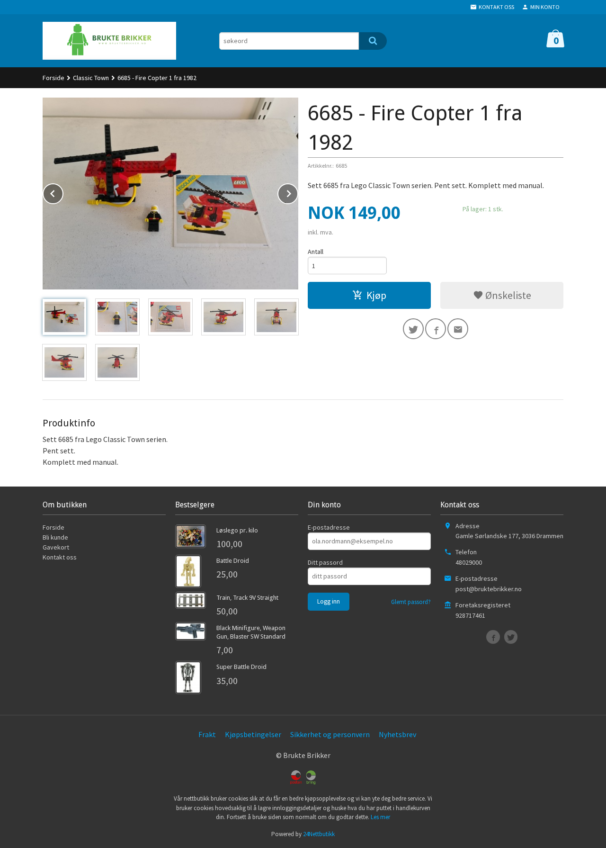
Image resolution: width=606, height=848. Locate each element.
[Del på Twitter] (413, 328)
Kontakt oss (60, 557)
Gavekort (56, 547)
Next (297, 191)
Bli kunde (55, 537)
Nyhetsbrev (397, 734)
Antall (315, 251)
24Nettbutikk (319, 834)
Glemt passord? (411, 602)
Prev (62, 191)
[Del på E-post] (457, 328)
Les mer (380, 817)
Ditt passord (325, 562)
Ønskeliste (507, 295)
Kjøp (376, 295)
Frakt (207, 734)
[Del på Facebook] (435, 328)
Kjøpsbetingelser (253, 734)
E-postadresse (329, 527)
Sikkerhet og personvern (330, 734)
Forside (53, 77)
